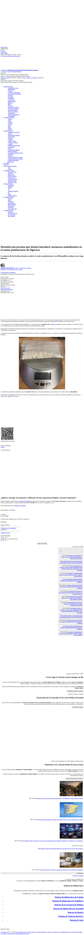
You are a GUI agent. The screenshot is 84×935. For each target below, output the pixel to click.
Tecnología (11, 207)
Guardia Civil (11, 178)
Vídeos (28, 77)
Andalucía (7, 117)
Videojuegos (11, 206)
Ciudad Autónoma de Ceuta (15, 157)
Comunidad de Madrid (14, 150)
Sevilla (9, 129)
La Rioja (10, 156)
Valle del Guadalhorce (13, 114)
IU (8, 189)
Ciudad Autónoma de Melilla (15, 158)
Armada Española (12, 179)
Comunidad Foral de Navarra (15, 153)
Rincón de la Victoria (13, 107)
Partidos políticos (12, 195)
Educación (10, 201)
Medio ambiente (12, 204)
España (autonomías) (13, 160)
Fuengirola (10, 97)
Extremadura (11, 147)
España (6, 130)
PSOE (9, 194)
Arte (9, 167)
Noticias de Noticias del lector (70, 916)
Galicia (10, 148)
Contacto (49, 932)
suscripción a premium (20, 505)
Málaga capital (11, 101)
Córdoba (10, 122)
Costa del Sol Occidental (14, 94)
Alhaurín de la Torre (13, 88)
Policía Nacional (12, 176)
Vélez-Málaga (11, 116)
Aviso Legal (56, 932)
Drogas (2, 447)
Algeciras (56, 320)
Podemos (10, 186)
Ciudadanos (11, 185)
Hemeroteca (40, 77)
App (9, 71)
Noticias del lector (12, 213)
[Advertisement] (42, 12)
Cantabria (10, 139)
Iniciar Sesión (4, 53)
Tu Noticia (34, 77)
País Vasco (10, 154)
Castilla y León (12, 141)
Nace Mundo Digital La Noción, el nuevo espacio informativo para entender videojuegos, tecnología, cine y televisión (71, 568)
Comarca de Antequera (14, 92)
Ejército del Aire (12, 181)
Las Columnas (11, 214)
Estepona (10, 95)
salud (9, 396)
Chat (2, 71)
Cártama (10, 91)
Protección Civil (12, 172)
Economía (6, 163)
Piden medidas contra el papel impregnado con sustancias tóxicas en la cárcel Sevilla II (71, 562)
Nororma (10, 105)
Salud (9, 200)
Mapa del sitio (23, 932)
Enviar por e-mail (5, 288)
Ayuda (16, 932)
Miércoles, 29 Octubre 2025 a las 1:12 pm (11, 269)
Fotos (24, 77)
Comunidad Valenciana (14, 145)
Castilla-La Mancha (13, 142)
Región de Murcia (12, 151)
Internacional (10, 161)
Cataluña (10, 144)
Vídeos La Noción (5, 77)
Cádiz (9, 120)
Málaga (6, 86)
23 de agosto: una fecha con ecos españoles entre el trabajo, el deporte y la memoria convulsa (70, 592)
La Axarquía (11, 100)
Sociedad (6, 197)
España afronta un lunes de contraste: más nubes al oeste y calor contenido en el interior (72, 604)
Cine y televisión (12, 209)
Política (6, 184)
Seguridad (7, 170)
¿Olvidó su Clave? (5, 532)
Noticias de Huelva (75, 912)
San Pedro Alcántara (16, 77)
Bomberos (10, 173)
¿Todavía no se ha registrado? (8, 528)
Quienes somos (31, 932)
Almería (10, 119)
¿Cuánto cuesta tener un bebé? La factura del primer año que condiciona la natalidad (71, 586)
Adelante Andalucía (13, 191)
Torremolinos (11, 113)
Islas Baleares (11, 136)
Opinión (6, 210)
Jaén (9, 126)
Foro (6, 71)
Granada (10, 123)
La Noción (3, 70)
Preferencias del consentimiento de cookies (18, 933)
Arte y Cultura (8, 166)
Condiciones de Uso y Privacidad (68, 932)
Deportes (6, 164)
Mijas (9, 104)
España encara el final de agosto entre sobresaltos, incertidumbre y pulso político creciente (71, 557)
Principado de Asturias (14, 135)
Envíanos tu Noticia (41, 932)
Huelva (10, 125)
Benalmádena (11, 89)
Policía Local (11, 175)
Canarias (10, 138)
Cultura (10, 169)
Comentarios (12, 272)
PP (8, 192)
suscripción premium (25, 501)
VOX (9, 188)
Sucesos (10, 198)
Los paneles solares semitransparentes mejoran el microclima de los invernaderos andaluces (71, 581)
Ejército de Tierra (12, 182)
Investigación (11, 203)
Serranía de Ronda (12, 110)
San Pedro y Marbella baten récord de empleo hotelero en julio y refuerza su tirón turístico (70, 575)
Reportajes (10, 212)
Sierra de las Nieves (13, 111)
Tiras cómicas (11, 216)
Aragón (10, 133)
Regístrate (3, 51)
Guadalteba (11, 98)
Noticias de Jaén (76, 920)
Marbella (10, 102)
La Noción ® (4, 932)
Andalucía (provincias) (14, 132)
